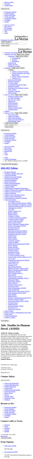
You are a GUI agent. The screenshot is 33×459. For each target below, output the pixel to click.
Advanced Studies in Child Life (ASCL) (20, 206)
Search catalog (5, 43)
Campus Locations (13, 116)
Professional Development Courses (18, 88)
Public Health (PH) (13, 289)
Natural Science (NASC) (15, 276)
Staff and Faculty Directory (16, 119)
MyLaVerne (7, 26)
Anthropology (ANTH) (15, 208)
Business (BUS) (12, 214)
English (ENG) (12, 235)
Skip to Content (8, 2)
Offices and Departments (11, 383)
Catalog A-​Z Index (9, 317)
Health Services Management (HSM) (19, 244)
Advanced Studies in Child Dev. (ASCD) (20, 204)
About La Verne (9, 113)
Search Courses (8, 311)
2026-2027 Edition (9, 168)
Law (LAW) (11, 258)
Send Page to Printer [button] (10, 446)
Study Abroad (12, 89)
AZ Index (7, 4)
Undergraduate (16, 58)
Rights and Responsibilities (12, 183)
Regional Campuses (14, 81)
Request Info (8, 30)
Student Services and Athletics (13, 177)
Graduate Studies (9, 186)
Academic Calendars (14, 91)
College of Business (10, 193)
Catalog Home (8, 5)
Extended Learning (13, 86)
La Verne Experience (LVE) (16, 255)
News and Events (13, 114)
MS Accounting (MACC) (15, 273)
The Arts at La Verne (14, 99)
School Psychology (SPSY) (16, 299)
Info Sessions (8, 28)
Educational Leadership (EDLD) (17, 231)
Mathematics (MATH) (14, 271)
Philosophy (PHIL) (13, 280)
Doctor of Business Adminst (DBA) (18, 224)
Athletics (7, 111)
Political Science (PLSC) (15, 285)
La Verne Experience (14, 98)
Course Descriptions (10, 159)
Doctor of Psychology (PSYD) (17, 226)
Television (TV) (12, 307)
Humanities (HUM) (13, 249)
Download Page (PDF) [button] (11, 452)
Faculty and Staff (9, 17)
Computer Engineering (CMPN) (17, 218)
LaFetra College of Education (20, 76)
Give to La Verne (9, 25)
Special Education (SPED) (15, 306)
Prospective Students (10, 12)
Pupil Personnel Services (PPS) (17, 293)
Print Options (4, 320)
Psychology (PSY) (13, 286)
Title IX (6, 395)
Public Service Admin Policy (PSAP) (19, 291)
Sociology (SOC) (13, 303)
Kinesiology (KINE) (14, 253)
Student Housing (13, 103)
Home (6, 157)
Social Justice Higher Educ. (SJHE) (18, 301)
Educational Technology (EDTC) (17, 232)
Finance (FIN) (12, 237)
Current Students (9, 13)
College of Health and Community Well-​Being (17, 190)
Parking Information (10, 386)
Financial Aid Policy (10, 182)
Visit (5, 31)
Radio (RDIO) (12, 294)
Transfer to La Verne (14, 66)
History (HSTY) (13, 245)
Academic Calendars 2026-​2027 (13, 173)
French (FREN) (12, 239)
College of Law (16, 78)
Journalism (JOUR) (13, 252)
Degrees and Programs (14, 80)
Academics (7, 68)
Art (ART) (11, 209)
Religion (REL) (12, 296)
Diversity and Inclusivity (15, 108)
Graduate (14, 59)
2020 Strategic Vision (14, 121)
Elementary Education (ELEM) (17, 234)
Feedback (7, 399)
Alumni (6, 22)
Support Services (13, 104)
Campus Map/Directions (11, 385)
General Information (10, 175)
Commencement (13, 109)
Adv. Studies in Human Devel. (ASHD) (19, 203)
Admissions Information (11, 178)
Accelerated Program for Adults (17, 84)
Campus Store (8, 388)
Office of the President (14, 118)
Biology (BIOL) (13, 213)
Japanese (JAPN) (13, 250)
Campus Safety (8, 396)
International (15, 61)
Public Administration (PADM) (17, 288)
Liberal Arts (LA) (13, 263)
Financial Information (10, 180)
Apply (6, 33)
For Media (7, 20)
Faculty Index (8, 314)
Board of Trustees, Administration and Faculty (17, 312)
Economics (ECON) (14, 227)
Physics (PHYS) (13, 283)
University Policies (9, 391)
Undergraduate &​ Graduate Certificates (15, 198)
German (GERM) (13, 242)
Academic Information (10, 185)
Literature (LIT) (12, 265)
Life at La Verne (9, 94)
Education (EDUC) (13, 229)
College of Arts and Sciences (20, 71)
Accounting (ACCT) (14, 201)
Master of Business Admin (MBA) (18, 270)
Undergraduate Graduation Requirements (16, 188)
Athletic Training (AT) (14, 211)
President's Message (10, 172)
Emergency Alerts (9, 398)
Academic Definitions (10, 316)
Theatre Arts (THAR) (14, 309)
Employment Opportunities (12, 390)
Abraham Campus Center (15, 96)
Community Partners (10, 18)
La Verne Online (13, 83)
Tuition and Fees (13, 64)
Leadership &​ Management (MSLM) (18, 260)
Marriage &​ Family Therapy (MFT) (18, 268)
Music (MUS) (12, 275)
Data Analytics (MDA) (14, 222)
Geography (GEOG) (14, 240)
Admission (11, 56)
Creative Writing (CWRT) (15, 221)
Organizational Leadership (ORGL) (18, 278)
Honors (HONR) (13, 247)
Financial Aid (12, 63)
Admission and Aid (10, 54)
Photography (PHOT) (14, 281)
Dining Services (12, 106)
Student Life (11, 101)
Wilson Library (12, 93)
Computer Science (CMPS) (16, 219)
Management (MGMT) (14, 267)
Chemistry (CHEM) (14, 216)
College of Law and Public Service (14, 195)
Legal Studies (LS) (13, 262)
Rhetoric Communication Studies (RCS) (19, 298)
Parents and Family (9, 15)
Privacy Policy (8, 393)
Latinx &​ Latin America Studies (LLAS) (20, 257)
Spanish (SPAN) (13, 304)
